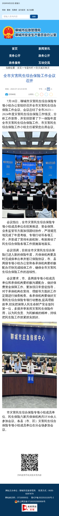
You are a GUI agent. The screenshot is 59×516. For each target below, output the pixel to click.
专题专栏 (28, 68)
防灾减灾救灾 (43, 68)
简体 (4, 10)
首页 (19, 68)
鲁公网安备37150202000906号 (31, 501)
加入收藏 (30, 10)
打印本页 (12, 94)
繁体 (8, 10)
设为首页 (21, 10)
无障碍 (14, 10)
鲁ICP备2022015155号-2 (42, 497)
